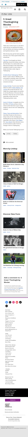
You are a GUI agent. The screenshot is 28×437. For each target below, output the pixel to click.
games (8, 186)
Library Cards (8, 337)
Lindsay (10, 14)
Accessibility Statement (13, 419)
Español (7, 370)
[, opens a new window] (9, 407)
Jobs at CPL (8, 354)
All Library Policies (9, 359)
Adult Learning (8, 378)
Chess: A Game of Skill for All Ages (13, 184)
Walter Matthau (16, 87)
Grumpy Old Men (7, 86)
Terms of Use (9, 417)
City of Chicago (8, 409)
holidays (15, 134)
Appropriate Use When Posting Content (13, 289)
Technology (8, 338)
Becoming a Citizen (9, 383)
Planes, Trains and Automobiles (11, 113)
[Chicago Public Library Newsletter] (6, 306)
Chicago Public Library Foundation (10, 350)
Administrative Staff (10, 346)
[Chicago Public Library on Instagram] (13, 302)
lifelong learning (17, 267)
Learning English (9, 382)
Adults (4, 168)
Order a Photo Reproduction (8, 325)
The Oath (5, 60)
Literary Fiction (10, 205)
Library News (8, 353)
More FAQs (7, 342)
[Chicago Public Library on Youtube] (17, 302)
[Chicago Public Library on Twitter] (10, 302)
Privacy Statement (17, 417)
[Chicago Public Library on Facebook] (6, 302)
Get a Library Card (9, 313)
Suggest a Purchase (10, 321)
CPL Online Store (9, 364)
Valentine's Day (15, 168)
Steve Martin (9, 122)
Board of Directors (9, 348)
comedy (8, 134)
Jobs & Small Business (10, 380)
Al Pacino (11, 104)
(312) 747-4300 (9, 395)
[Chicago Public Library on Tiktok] (20, 302)
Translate (23, 1)
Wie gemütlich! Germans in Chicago (13, 247)
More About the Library (10, 366)
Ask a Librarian (8, 311)
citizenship (9, 267)
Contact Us (12, 400)
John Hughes (19, 120)
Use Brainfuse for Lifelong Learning (13, 265)
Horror (8, 232)
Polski (6, 372)
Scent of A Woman (7, 102)
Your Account (8, 335)
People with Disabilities (10, 340)
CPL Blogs (4, 14)
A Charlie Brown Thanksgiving (10, 75)
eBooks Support (9, 323)
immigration (18, 205)
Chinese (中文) (8, 374)
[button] (2, 4)
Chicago (9, 168)
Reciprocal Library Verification (12, 412)
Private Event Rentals (10, 327)
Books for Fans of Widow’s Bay (12, 230)
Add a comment (10, 142)
